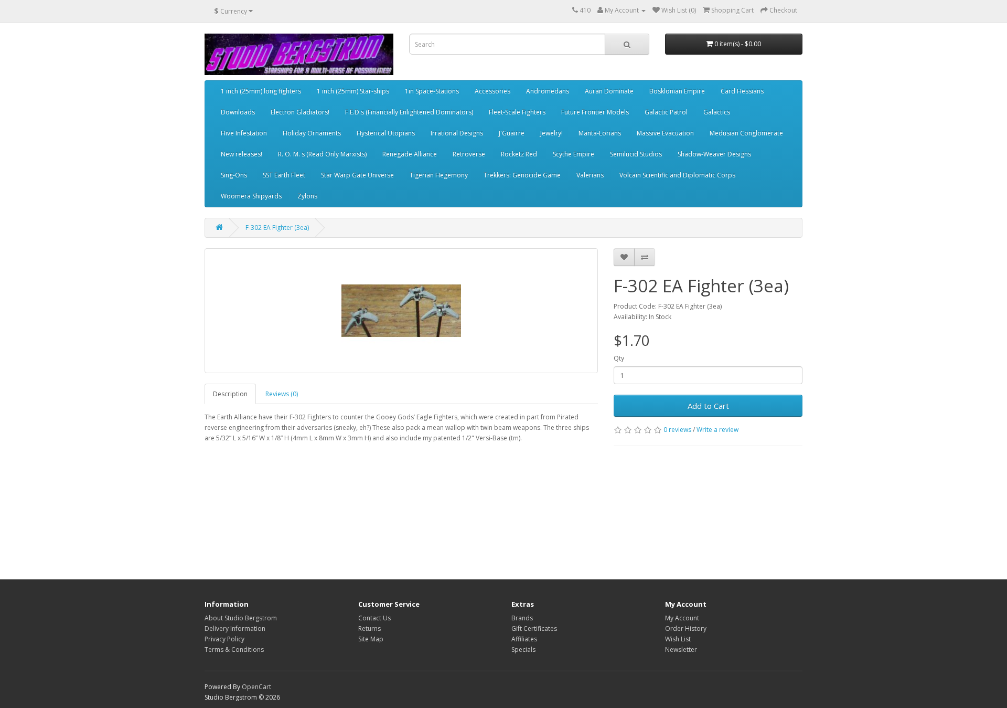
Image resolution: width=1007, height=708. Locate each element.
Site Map (370, 639)
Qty (619, 358)
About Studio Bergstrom (241, 618)
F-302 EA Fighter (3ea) (277, 227)
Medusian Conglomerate (746, 133)
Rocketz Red (519, 154)
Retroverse (469, 154)
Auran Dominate (609, 91)
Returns (369, 628)
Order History (685, 628)
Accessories (492, 91)
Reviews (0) (281, 393)
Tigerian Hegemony (439, 175)
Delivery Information (235, 628)
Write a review (717, 429)
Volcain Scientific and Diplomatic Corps (677, 175)
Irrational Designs (457, 133)
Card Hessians (742, 91)
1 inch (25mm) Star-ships (353, 91)
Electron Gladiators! (300, 112)
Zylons (307, 196)
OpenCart (256, 686)
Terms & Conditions (234, 649)
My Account (682, 618)
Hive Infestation (244, 133)
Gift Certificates (534, 628)
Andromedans (547, 91)
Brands (522, 618)
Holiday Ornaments (312, 133)
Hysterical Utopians (386, 133)
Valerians (590, 175)
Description (230, 393)
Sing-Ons (234, 175)
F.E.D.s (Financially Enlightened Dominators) (409, 112)
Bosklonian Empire (677, 91)
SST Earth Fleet (284, 175)
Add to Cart (708, 405)
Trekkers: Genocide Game (522, 175)
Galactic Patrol (666, 112)
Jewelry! (551, 133)
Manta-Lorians (600, 133)
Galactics (716, 112)
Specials (523, 649)
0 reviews (677, 429)
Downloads (238, 112)
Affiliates (524, 639)
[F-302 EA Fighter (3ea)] (401, 310)
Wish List (678, 639)
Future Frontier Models (595, 112)
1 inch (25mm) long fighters (261, 91)
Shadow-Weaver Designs (714, 154)
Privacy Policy (224, 639)
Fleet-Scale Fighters (517, 112)
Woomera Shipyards (251, 196)
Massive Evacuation (665, 133)
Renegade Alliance (409, 154)
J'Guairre (511, 133)
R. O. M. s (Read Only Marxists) (322, 154)
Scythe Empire (573, 154)
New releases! (241, 154)
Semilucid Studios (636, 154)
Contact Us (374, 618)
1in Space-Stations (432, 91)
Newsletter (681, 649)
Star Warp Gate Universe (357, 175)
